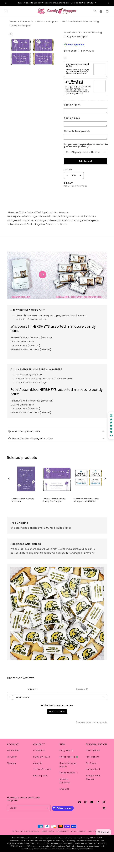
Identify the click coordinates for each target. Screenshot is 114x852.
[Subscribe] (47, 808)
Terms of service (78, 831)
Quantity (68, 169)
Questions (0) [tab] (82, 689)
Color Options (93, 750)
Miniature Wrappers (48, 21)
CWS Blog (64, 788)
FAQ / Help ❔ (67, 750)
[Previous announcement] (5, 3)
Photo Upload (93, 769)
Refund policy (40, 775)
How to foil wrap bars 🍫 (68, 765)
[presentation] (9, 478)
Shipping (11, 763)
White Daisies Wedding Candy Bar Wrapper (54, 500)
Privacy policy (62, 831)
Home (13, 21)
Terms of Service (42, 769)
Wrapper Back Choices (93, 777)
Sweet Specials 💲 (69, 756)
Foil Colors (91, 763)
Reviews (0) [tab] (32, 689)
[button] (6, 11)
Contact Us (39, 750)
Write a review (57, 711)
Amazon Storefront (65, 781)
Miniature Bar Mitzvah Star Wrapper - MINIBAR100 (86, 500)
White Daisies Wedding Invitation (23, 500)
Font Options (92, 756)
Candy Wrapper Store (29, 831)
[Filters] (10, 697)
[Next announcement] (109, 3)
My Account (13, 750)
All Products (26, 21)
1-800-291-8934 (41, 756)
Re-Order (12, 756)
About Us (38, 763)
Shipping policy (94, 831)
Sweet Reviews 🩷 (69, 772)
